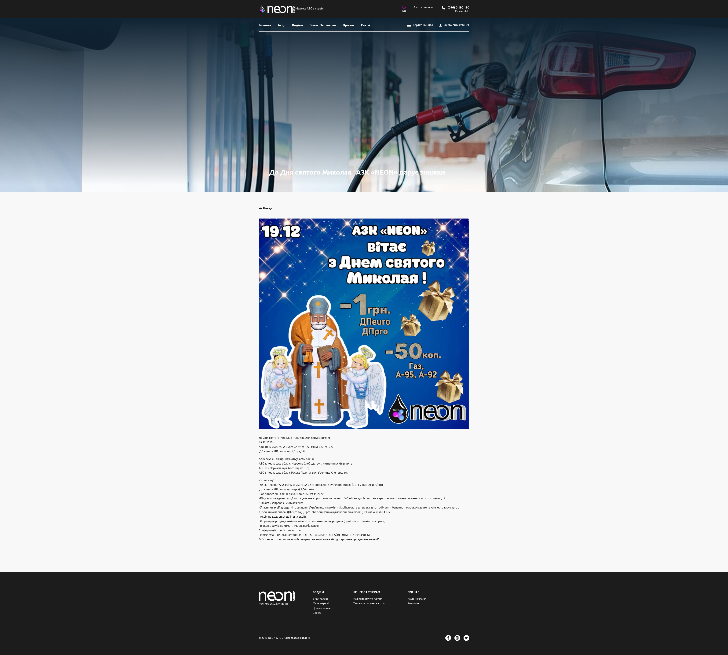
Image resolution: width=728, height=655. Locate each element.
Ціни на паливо (322, 608)
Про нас (349, 25)
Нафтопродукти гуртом (367, 598)
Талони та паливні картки (368, 603)
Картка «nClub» (422, 25)
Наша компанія (416, 598)
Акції (282, 25)
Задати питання (423, 7)
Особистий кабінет (456, 25)
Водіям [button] (297, 25)
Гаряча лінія (462, 11)
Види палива (320, 598)
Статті (365, 25)
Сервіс (317, 612)
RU (404, 11)
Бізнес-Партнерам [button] (322, 25)
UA (404, 7)
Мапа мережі (321, 603)
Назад (267, 208)
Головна (265, 25)
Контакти (413, 603)
